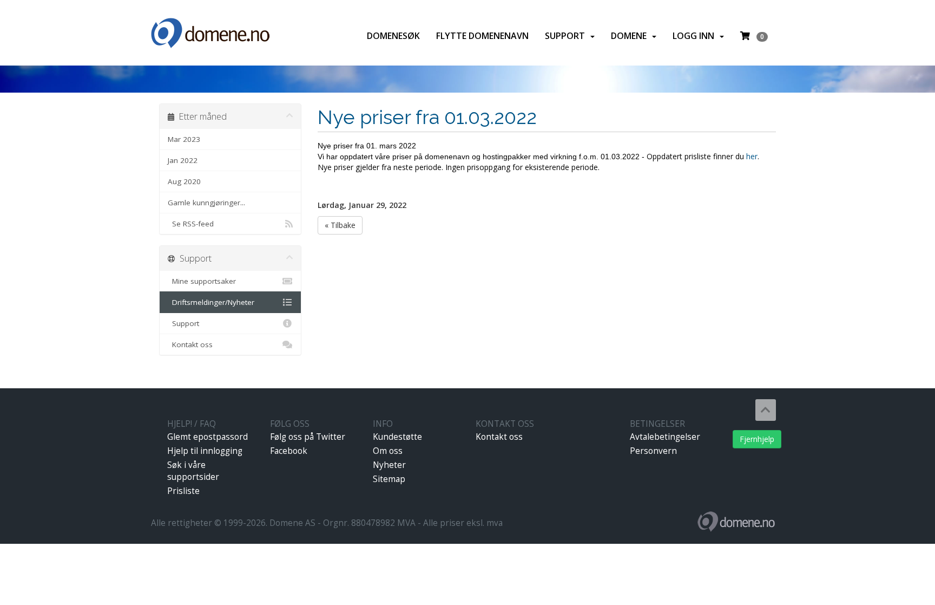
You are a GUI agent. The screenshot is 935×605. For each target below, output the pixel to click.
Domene (631, 36)
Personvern (653, 451)
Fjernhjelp (757, 439)
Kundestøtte (397, 437)
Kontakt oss (190, 344)
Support (567, 36)
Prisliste (183, 491)
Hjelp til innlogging (204, 451)
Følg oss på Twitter (307, 437)
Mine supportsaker (202, 281)
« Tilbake (340, 225)
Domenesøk (393, 36)
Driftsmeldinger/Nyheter (211, 302)
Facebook (288, 451)
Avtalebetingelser (665, 437)
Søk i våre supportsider (193, 471)
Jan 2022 (182, 160)
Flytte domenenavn (482, 36)
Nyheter (389, 465)
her (752, 156)
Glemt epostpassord (207, 437)
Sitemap (389, 479)
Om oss (388, 451)
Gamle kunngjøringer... (206, 202)
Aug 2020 (184, 181)
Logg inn (696, 36)
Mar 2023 (184, 139)
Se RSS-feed (191, 224)
